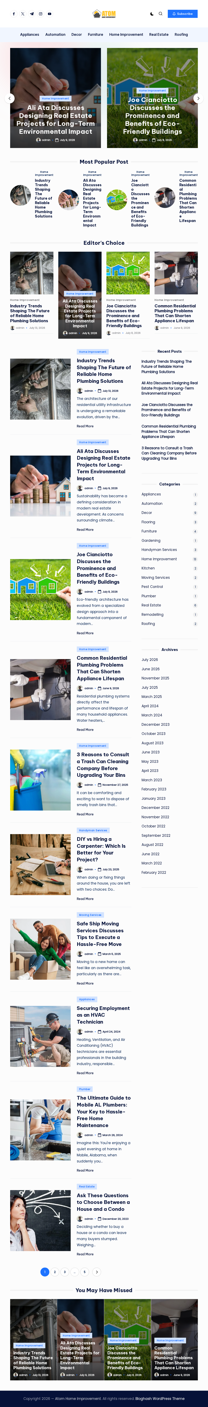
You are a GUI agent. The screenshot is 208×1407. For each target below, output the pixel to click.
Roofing (148, 623)
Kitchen (148, 568)
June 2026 (151, 669)
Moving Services (90, 915)
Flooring (148, 522)
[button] (183, 14)
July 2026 (150, 659)
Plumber (84, 1089)
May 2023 (150, 761)
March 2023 (152, 780)
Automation (152, 503)
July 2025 (150, 687)
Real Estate (86, 1186)
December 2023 (156, 724)
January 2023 (154, 798)
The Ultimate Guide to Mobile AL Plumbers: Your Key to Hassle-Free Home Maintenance (104, 1111)
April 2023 (150, 770)
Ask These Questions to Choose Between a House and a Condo (103, 1202)
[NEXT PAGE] (96, 1272)
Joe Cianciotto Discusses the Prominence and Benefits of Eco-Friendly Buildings (152, 115)
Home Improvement (55, 98)
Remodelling (153, 614)
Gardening (151, 540)
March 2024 (152, 715)
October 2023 (154, 733)
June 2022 (150, 854)
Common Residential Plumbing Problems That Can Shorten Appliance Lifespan (188, 200)
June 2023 (151, 752)
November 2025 (155, 678)
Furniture (149, 531)
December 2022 (155, 807)
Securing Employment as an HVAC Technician (103, 1015)
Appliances (87, 999)
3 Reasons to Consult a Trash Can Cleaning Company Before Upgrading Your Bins (169, 453)
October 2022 (153, 826)
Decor (147, 512)
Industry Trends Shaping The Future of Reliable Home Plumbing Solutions (43, 198)
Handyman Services (93, 830)
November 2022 (155, 817)
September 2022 (156, 835)
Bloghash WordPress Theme (160, 1398)
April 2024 (150, 706)
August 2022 (152, 844)
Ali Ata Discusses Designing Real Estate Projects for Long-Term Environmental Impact (55, 119)
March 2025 (152, 696)
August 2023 (153, 743)
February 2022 (154, 872)
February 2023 (154, 789)
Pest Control (152, 586)
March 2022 (152, 863)
